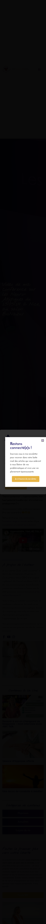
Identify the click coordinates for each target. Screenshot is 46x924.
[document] (23, 462)
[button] (43, 440)
